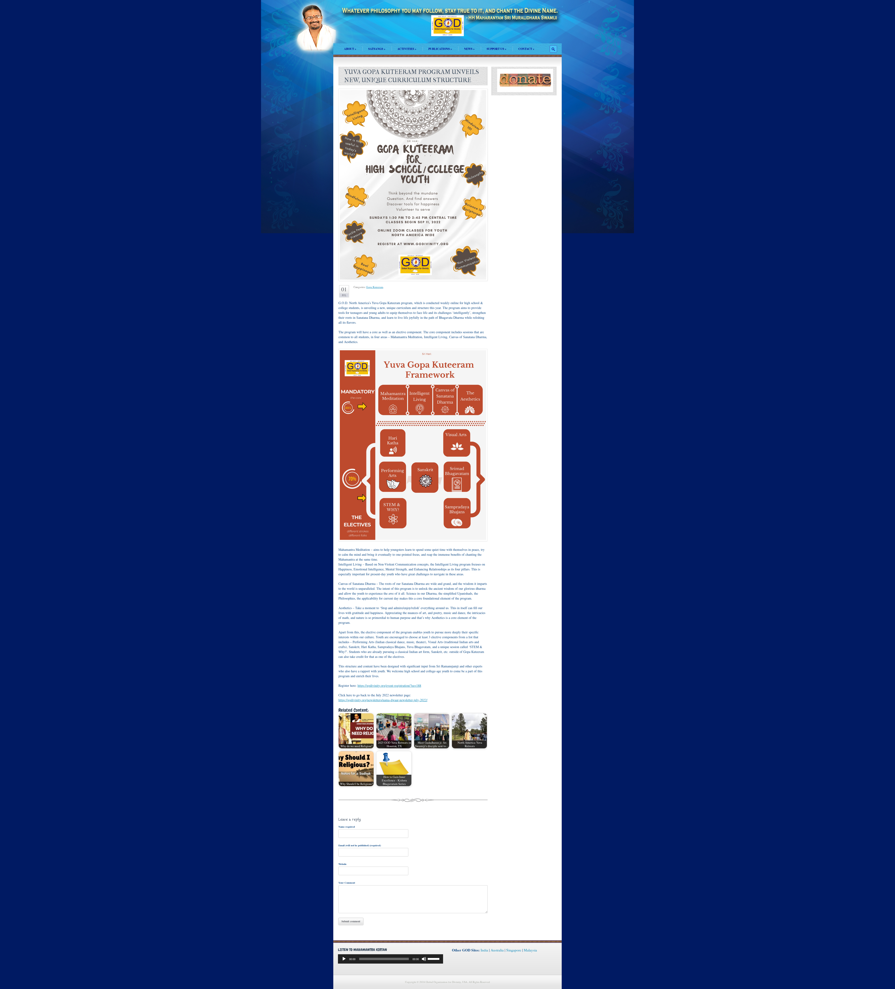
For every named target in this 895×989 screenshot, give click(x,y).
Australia (497, 950)
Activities (406, 49)
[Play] (344, 959)
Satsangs (376, 49)
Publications (440, 49)
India (484, 950)
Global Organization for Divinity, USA (447, 29)
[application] (390, 959)
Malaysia (530, 950)
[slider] (434, 958)
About (350, 49)
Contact (526, 49)
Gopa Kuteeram (374, 287)
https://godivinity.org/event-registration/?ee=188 (389, 685)
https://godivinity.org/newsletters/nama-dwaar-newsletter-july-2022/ (382, 700)
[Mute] (424, 959)
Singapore (513, 950)
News (469, 49)
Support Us (496, 49)
